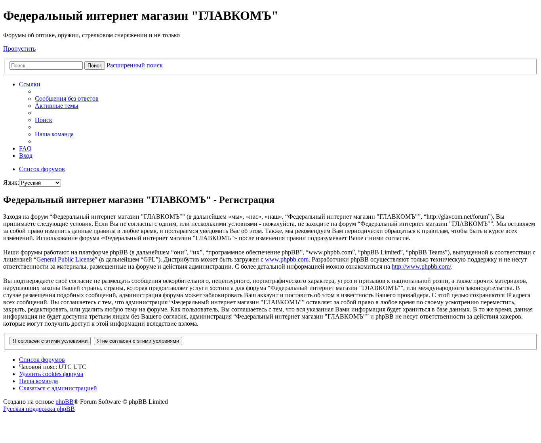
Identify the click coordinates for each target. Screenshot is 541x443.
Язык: (11, 182)
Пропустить (19, 48)
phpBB (64, 401)
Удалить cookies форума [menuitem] (51, 373)
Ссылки (29, 84)
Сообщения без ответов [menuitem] (67, 98)
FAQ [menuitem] (25, 148)
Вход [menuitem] (25, 155)
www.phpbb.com (287, 259)
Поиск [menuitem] (43, 119)
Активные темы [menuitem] (56, 105)
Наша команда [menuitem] (54, 134)
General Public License (65, 259)
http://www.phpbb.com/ (421, 266)
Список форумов (42, 359)
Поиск (95, 66)
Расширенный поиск (135, 65)
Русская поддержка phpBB (39, 408)
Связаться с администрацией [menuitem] (58, 388)
